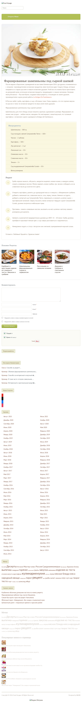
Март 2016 (7, 500)
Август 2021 (8, 416)
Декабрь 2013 (45, 543)
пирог (29, 578)
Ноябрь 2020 (44, 420)
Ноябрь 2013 (8, 546)
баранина (70, 567)
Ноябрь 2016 (8, 485)
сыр (71, 578)
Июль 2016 (7, 492)
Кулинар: (5, 371)
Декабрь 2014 (8, 525)
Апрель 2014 (44, 536)
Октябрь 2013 (45, 546)
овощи (16, 578)
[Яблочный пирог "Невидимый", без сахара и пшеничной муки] (4, 682)
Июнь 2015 (7, 514)
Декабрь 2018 (45, 445)
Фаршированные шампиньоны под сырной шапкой (38, 81)
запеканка (51, 570)
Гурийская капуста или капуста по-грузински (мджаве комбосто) (22, 665)
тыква (13, 581)
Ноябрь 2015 (8, 507)
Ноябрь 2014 (44, 525)
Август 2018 (8, 452)
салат (52, 578)
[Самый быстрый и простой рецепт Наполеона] (4, 642)
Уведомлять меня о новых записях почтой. (17, 321)
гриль (36, 570)
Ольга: (4, 368)
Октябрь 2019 (45, 438)
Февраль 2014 (45, 539)
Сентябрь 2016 (9, 489)
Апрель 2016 (44, 496)
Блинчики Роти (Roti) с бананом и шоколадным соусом (19, 679)
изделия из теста (65, 570)
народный (7, 578)
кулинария (29, 573)
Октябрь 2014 (8, 528)
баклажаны (64, 567)
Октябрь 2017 (45, 467)
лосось (47, 574)
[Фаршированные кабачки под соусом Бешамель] (4, 655)
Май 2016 (7, 496)
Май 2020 (43, 427)
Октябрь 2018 (45, 449)
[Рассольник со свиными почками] (44, 256)
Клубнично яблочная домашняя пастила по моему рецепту (22, 592)
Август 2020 (44, 424)
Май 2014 (7, 536)
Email (34, 309)
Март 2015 (44, 518)
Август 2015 (8, 510)
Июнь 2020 (7, 427)
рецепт (37, 577)
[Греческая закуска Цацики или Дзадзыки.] (4, 669)
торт (10, 581)
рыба (47, 578)
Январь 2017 (8, 481)
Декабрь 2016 (45, 481)
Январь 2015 (44, 521)
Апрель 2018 (44, 456)
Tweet (33, 341)
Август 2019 (8, 442)
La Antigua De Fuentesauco (42, 97)
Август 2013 (44, 550)
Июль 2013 (7, 554)
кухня (41, 573)
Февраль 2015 (8, 521)
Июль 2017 (44, 471)
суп (67, 578)
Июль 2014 (7, 532)
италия (4, 574)
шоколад (22, 581)
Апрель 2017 (44, 474)
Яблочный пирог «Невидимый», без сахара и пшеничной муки (23, 600)
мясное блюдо (62, 574)
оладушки (23, 578)
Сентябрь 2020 (9, 424)
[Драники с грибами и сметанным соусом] (62, 256)
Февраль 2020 (45, 431)
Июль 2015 (44, 510)
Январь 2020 (8, 434)
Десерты (11, 566)
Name (34, 304)
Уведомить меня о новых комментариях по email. (18, 318)
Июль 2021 (44, 416)
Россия (39, 567)
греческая (30, 570)
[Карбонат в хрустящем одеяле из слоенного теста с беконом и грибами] (9, 256)
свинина (58, 578)
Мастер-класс (29, 567)
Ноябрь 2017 (8, 467)
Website (35, 314)
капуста (10, 574)
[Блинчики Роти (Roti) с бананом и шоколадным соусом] (4, 675)
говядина (15, 570)
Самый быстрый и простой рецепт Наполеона (18, 597)
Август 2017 (8, 471)
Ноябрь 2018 (8, 449)
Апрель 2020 (8, 431)
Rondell (4, 567)
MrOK (78, 695)
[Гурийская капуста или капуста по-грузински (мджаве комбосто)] (4, 662)
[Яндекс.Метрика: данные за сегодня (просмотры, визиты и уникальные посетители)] (36, 700)
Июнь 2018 (7, 456)
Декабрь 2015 (45, 503)
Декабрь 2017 (45, 463)
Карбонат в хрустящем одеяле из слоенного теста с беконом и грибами (9, 270)
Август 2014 (44, 528)
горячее (23, 570)
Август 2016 (44, 489)
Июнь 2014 (44, 532)
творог (76, 578)
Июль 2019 (44, 442)
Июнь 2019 (7, 445)
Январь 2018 (8, 463)
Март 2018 (7, 460)
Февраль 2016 (45, 500)
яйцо (28, 581)
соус (64, 578)
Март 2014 (7, 539)
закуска (43, 570)
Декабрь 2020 (8, 420)
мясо (72, 574)
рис (44, 578)
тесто (5, 581)
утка (17, 581)
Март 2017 (7, 478)
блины (76, 567)
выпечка (6, 570)
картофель (17, 574)
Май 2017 (7, 474)
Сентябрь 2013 (9, 550)
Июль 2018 (44, 452)
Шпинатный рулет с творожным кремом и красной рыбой (22, 603)
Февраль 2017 (45, 478)
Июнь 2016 (44, 492)
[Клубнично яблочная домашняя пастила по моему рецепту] (4, 649)
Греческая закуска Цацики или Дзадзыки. (15, 672)
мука (52, 574)
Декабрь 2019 (45, 434)
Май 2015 (43, 514)
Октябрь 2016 (45, 485)
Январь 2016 (8, 503)
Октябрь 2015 (45, 507)
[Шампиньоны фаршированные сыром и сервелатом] (26, 256)
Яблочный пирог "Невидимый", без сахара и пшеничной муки (21, 685)
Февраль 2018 (45, 460)
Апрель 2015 (8, 518)
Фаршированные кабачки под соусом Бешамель (18, 595)
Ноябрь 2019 (8, 438)
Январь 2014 (8, 543)
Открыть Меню (13, 17)
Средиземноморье (51, 567)
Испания (20, 567)
